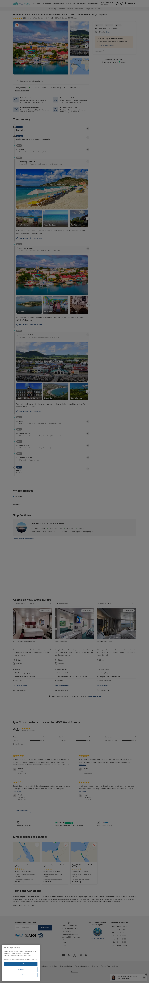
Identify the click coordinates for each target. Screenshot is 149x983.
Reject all (21, 969)
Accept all (21, 964)
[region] (21, 963)
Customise (20, 975)
